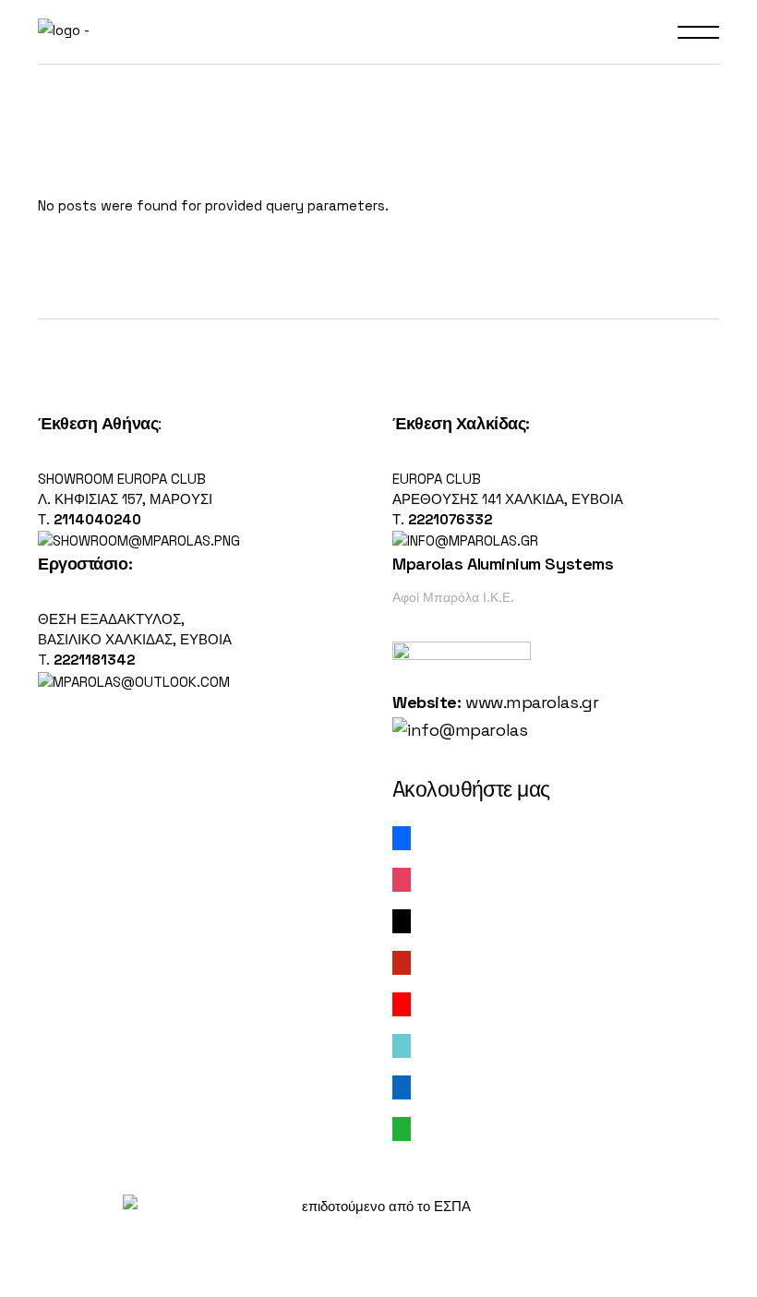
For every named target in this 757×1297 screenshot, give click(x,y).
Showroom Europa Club (122, 478)
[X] (401, 920)
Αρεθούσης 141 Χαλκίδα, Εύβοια (507, 499)
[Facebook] (401, 837)
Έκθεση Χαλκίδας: (461, 423)
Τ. (46, 519)
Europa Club (436, 478)
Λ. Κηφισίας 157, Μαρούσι (125, 499)
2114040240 (97, 519)
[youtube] (401, 1003)
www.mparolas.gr (531, 702)
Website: (426, 702)
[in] (401, 1086)
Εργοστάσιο (83, 563)
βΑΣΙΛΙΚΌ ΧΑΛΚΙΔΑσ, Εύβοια (135, 639)
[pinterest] (401, 961)
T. (86, 659)
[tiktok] (401, 1044)
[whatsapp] (401, 1127)
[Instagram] (401, 878)
